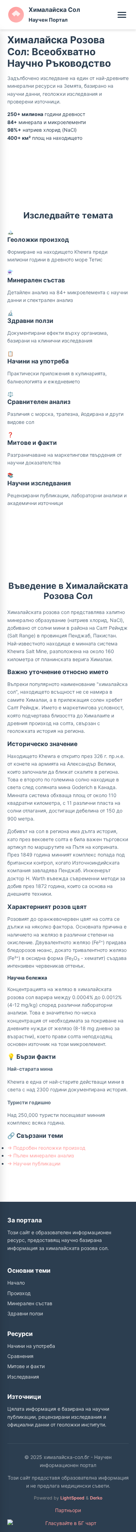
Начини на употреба (31, 1346)
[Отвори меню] (122, 14)
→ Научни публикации (33, 1163)
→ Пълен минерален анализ (40, 1155)
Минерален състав (29, 1303)
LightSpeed (72, 1498)
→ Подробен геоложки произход (46, 1148)
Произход (19, 1293)
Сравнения (20, 1356)
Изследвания (23, 1377)
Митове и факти (26, 1366)
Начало (16, 1283)
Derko (96, 1498)
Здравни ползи (25, 1313)
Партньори (68, 1510)
